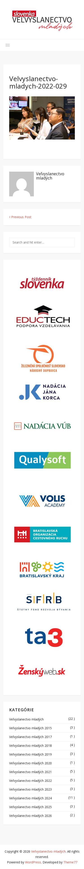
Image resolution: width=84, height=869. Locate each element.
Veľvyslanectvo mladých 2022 (30, 780)
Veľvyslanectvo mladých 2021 (30, 772)
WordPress (33, 862)
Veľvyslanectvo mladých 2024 (30, 798)
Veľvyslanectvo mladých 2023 (30, 789)
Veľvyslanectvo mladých (50, 176)
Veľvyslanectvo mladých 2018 (30, 745)
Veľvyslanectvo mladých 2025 (30, 807)
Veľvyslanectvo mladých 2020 (30, 763)
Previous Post (20, 217)
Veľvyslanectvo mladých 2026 (30, 816)
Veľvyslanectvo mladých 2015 (30, 728)
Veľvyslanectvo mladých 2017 (30, 737)
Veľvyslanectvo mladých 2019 (30, 754)
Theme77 (70, 862)
